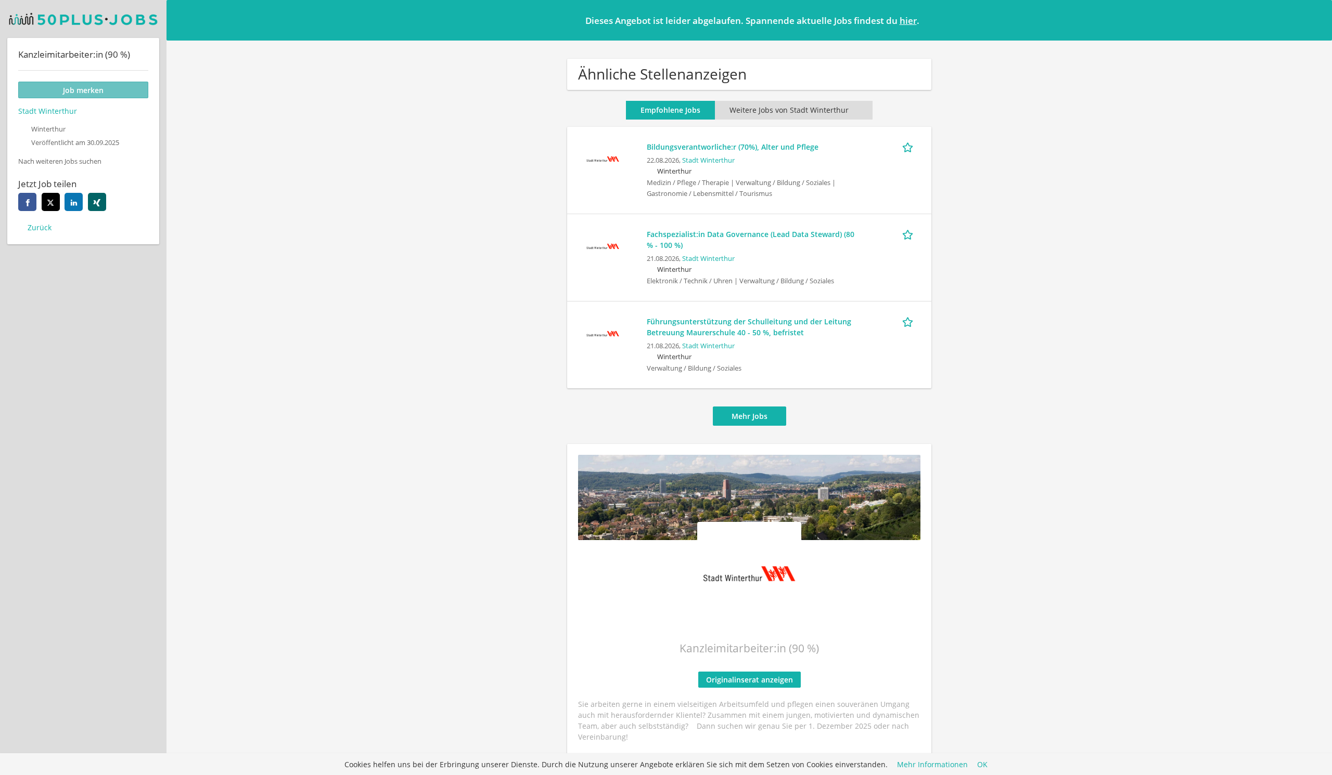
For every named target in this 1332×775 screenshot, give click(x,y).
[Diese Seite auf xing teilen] (97, 202)
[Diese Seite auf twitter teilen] (51, 202)
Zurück (40, 227)
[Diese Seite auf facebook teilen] (27, 202)
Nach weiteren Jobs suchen (59, 161)
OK (982, 764)
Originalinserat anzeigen (749, 680)
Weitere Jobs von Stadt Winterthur (789, 110)
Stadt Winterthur (708, 160)
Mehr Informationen (932, 764)
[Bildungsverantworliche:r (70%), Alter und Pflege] (602, 158)
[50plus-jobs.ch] (83, 19)
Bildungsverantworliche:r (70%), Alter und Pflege (732, 147)
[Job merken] (909, 146)
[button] (1316, 19)
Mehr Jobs (749, 416)
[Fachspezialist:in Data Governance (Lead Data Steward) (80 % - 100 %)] (602, 245)
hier (908, 21)
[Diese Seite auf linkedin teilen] (74, 202)
